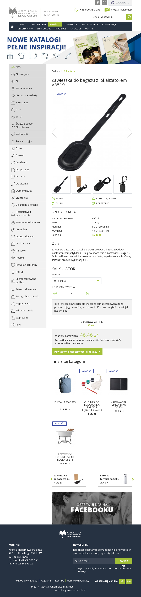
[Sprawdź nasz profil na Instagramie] (104, 2)
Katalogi (75, 28)
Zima (18, 116)
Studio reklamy (37, 24)
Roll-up (20, 271)
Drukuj (59, 203)
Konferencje (109, 24)
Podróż (20, 257)
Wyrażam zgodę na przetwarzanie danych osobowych (104, 570)
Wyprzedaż (22, 317)
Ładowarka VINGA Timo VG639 (118, 404)
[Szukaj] (129, 17)
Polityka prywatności (26, 580)
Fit (17, 81)
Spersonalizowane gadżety (26, 280)
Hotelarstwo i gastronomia (23, 213)
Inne (18, 324)
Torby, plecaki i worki (27, 296)
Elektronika (22, 197)
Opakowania (23, 243)
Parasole (21, 250)
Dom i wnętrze (24, 190)
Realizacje (60, 28)
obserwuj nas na (92, 508)
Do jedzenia (22, 169)
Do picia (20, 176)
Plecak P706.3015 (65, 402)
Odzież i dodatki (25, 236)
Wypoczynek (23, 303)
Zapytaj (60, 198)
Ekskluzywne (23, 74)
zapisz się (124, 561)
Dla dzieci (21, 162)
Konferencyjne (24, 88)
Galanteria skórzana (27, 204)
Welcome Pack (90, 24)
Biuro (19, 148)
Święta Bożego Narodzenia (24, 125)
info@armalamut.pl (121, 9)
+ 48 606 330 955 (28, 560)
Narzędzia (21, 229)
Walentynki (22, 134)
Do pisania (22, 183)
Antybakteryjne (24, 141)
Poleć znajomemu (106, 198)
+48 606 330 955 (90, 9)
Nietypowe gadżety (26, 95)
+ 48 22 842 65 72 (23, 563)
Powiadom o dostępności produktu (75, 351)
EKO (18, 67)
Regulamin (46, 580)
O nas (21, 24)
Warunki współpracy (78, 580)
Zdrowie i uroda (24, 310)
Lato (18, 109)
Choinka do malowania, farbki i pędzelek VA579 (92, 406)
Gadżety (55, 24)
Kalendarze (22, 102)
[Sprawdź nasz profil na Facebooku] (97, 2)
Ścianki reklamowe (26, 289)
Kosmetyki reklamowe (28, 222)
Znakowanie (44, 28)
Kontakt (90, 28)
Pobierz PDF (102, 203)
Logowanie (122, 2)
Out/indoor (71, 24)
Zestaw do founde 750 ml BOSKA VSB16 (65, 457)
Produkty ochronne (26, 264)
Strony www (25, 28)
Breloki (20, 155)
